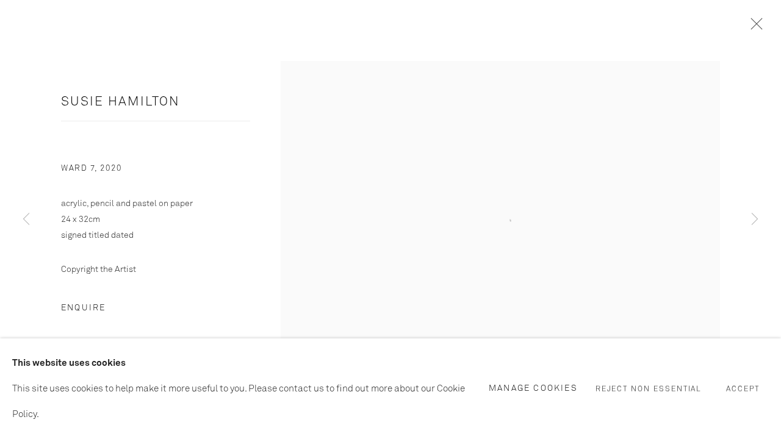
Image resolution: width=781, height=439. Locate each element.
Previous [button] (26, 219)
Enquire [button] (83, 308)
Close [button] (753, 27)
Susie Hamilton (120, 102)
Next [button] (755, 219)
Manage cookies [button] (533, 388)
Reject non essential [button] (649, 389)
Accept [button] (743, 389)
